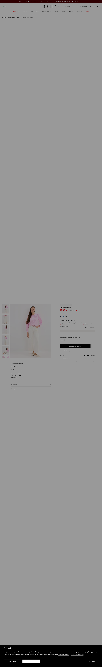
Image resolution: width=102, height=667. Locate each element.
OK (31, 661)
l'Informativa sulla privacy (77, 654)
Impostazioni (12, 661)
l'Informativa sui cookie (63, 654)
